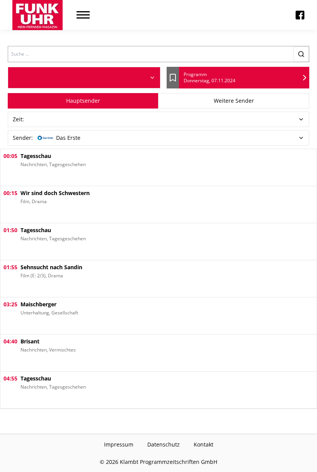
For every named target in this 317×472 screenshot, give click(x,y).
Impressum (118, 444)
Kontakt (203, 444)
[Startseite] (37, 15)
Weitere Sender (234, 100)
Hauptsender (83, 100)
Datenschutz (163, 444)
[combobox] (84, 77)
